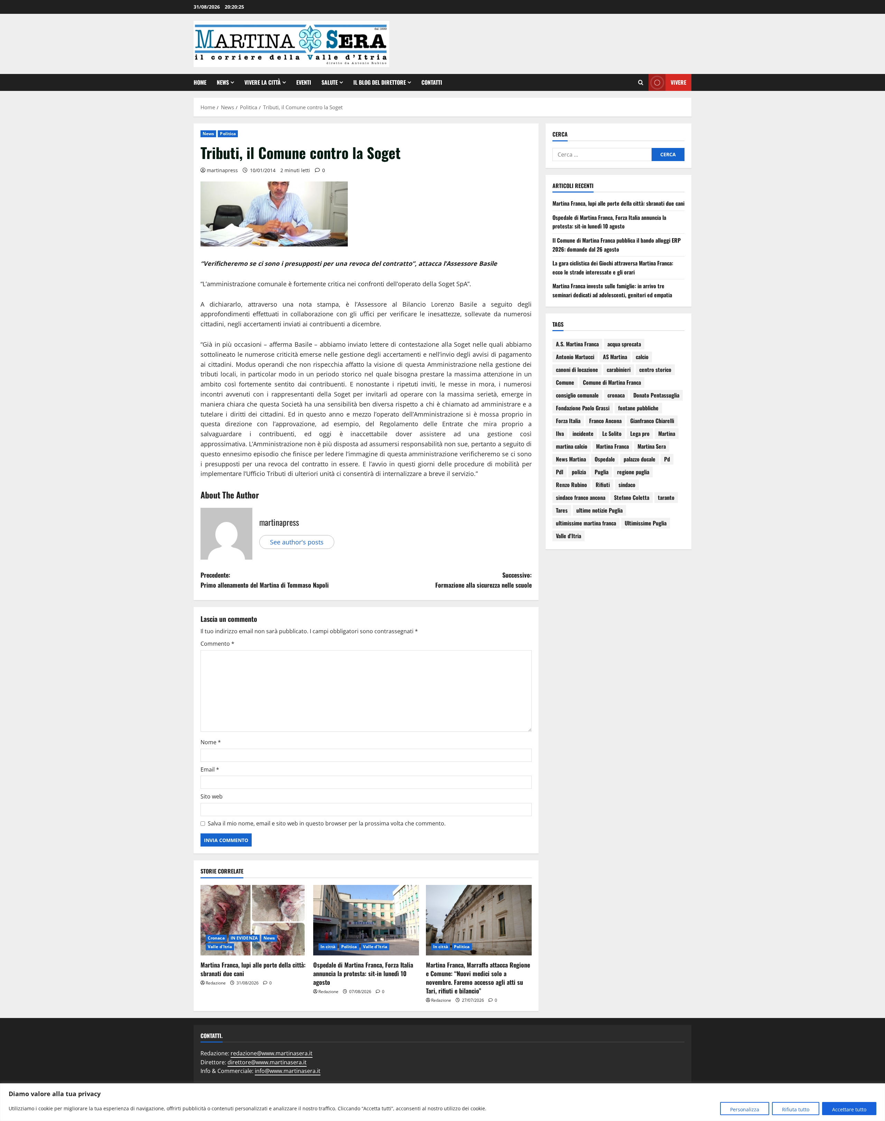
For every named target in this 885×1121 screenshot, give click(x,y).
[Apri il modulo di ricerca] (640, 82)
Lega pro (640, 433)
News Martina (571, 459)
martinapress (222, 170)
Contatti (431, 82)
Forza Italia (568, 421)
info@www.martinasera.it (287, 1071)
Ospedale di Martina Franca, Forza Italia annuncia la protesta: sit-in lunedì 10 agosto (363, 973)
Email (210, 769)
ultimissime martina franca (586, 523)
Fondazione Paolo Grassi (582, 408)
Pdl (559, 472)
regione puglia (633, 472)
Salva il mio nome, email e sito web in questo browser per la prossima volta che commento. (327, 823)
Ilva (560, 433)
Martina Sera (651, 446)
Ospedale (605, 459)
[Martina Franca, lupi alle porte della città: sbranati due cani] (253, 920)
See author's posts (297, 542)
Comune (565, 382)
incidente (583, 433)
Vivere (678, 82)
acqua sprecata (624, 344)
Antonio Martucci (575, 357)
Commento (217, 643)
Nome (211, 742)
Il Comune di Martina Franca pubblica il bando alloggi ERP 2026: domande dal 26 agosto (616, 244)
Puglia (601, 472)
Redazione (216, 983)
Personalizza (744, 1109)
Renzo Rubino (571, 484)
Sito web (212, 796)
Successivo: (483, 579)
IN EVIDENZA (244, 938)
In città (327, 947)
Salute (330, 82)
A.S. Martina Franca (577, 344)
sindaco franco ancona (580, 497)
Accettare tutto (849, 1109)
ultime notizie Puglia (599, 510)
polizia (579, 472)
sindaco (626, 484)
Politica (228, 134)
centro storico (655, 369)
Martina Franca (612, 446)
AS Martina (615, 357)
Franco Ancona (605, 421)
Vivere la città (262, 82)
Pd (667, 459)
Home (200, 82)
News (223, 82)
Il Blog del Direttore (379, 82)
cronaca (616, 395)
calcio (642, 357)
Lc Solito (612, 433)
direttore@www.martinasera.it (267, 1062)
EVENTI (303, 82)
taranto (666, 497)
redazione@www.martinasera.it (272, 1053)
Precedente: (265, 579)
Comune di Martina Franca (612, 382)
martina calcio (571, 446)
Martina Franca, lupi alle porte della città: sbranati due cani (253, 969)
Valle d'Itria (220, 947)
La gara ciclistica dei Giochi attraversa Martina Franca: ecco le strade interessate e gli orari (612, 267)
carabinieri (619, 369)
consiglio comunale (577, 395)
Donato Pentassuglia (656, 395)
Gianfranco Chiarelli (652, 421)
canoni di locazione (577, 369)
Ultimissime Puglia (646, 523)
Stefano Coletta (631, 497)
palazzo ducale (639, 459)
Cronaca (216, 938)
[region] (442, 1102)
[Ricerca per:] (602, 154)
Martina (666, 433)
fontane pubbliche (638, 408)
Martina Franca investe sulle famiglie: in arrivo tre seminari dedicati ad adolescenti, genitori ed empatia (612, 290)
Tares (562, 510)
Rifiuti (603, 484)
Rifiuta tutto (795, 1109)
